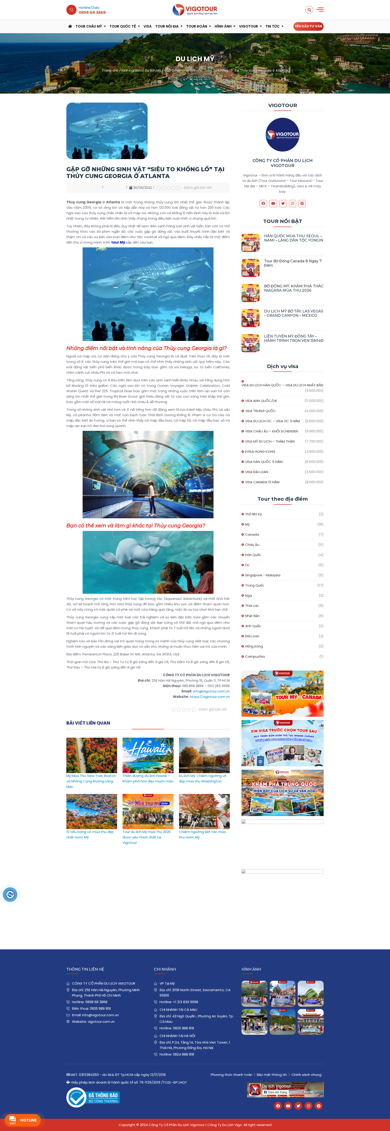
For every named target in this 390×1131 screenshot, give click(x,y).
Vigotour (248, 26)
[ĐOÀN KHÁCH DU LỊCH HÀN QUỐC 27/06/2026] (254, 1022)
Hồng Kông (254, 646)
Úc (247, 565)
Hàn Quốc (253, 554)
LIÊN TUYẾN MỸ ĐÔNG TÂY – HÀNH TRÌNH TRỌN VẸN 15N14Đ (293, 338)
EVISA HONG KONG (260, 451)
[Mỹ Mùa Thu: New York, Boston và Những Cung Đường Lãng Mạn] (91, 740)
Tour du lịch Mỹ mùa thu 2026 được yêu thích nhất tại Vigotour (147, 837)
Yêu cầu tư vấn (308, 26)
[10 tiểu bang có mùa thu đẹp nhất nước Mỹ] (91, 796)
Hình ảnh (223, 26)
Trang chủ (110, 70)
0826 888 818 (100, 1008)
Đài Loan (252, 636)
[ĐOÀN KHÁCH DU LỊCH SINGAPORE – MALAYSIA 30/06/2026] (283, 994)
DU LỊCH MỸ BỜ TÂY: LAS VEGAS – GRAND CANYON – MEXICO (293, 313)
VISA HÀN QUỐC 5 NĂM (264, 461)
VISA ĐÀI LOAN (256, 471)
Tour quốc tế (122, 26)
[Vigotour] (195, 9)
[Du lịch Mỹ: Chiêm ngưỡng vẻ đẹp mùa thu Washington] (204, 740)
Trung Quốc (254, 585)
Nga (248, 595)
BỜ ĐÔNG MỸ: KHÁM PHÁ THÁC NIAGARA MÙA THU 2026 (294, 288)
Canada (252, 534)
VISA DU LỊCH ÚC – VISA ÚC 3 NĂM (272, 421)
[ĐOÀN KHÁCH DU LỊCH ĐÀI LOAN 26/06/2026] (311, 1022)
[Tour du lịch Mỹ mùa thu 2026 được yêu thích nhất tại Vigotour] (148, 796)
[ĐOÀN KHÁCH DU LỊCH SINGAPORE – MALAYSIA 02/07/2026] (254, 994)
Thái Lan (252, 605)
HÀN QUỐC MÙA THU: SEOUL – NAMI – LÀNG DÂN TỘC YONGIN (293, 238)
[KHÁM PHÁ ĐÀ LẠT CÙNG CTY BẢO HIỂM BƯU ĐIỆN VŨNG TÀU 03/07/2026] (311, 994)
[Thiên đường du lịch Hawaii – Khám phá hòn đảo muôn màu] (148, 740)
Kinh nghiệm (132, 70)
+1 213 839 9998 (185, 1002)
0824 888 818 (183, 1054)
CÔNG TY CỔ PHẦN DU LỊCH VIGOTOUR (283, 163)
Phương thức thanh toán (231, 1074)
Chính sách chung (306, 1074)
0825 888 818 (183, 1028)
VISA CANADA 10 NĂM (262, 482)
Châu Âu (252, 544)
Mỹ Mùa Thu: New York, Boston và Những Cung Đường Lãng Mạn (91, 781)
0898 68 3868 (96, 1002)
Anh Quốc (253, 626)
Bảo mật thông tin (272, 1074)
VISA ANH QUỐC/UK (261, 400)
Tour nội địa (167, 26)
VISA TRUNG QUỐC (260, 410)
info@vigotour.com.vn (211, 691)
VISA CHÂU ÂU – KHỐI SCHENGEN (271, 431)
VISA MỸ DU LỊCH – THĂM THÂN (270, 441)
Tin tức (272, 26)
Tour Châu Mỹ (89, 26)
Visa (148, 26)
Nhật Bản (252, 615)
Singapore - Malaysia (262, 575)
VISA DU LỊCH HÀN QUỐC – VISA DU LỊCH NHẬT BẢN (282, 385)
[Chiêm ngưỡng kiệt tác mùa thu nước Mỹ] (204, 796)
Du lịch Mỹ (153, 70)
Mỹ (247, 524)
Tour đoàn (196, 26)
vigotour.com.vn (101, 1021)
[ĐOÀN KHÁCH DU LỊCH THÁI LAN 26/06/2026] (283, 1022)
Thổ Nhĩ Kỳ (253, 514)
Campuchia (255, 656)
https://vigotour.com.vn (210, 696)
